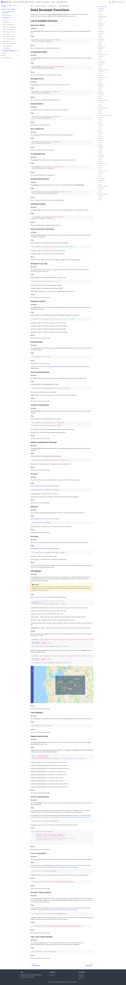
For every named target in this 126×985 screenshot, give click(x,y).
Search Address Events (8, 39)
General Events (6, 48)
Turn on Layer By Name (102, 171)
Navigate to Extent (101, 85)
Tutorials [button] (3, 55)
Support (52, 975)
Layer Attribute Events (8, 36)
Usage (100, 12)
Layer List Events (7, 34)
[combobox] (118, 2)
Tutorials (53, 2)
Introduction (6, 20)
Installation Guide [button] (6, 15)
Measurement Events (8, 29)
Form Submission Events (9, 43)
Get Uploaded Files (101, 46)
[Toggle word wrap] (89, 639)
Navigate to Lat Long (102, 77)
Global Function (7, 22)
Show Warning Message (102, 100)
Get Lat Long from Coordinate (103, 69)
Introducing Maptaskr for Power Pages (8, 12)
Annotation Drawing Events (10, 27)
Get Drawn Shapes (101, 8)
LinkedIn (80, 977)
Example (100, 151)
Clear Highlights (101, 155)
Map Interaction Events (8, 31)
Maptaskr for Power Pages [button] (8, 9)
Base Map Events (7, 41)
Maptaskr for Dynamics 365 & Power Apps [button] (8, 6)
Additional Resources (62, 2)
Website (80, 975)
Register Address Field (102, 163)
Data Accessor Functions (9, 50)
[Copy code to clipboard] (92, 40)
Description (101, 10)
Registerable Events (40, 486)
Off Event (99, 130)
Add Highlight (100, 146)
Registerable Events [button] (7, 17)
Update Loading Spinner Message (104, 115)
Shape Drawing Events (8, 24)
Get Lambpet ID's (101, 39)
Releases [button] (4, 53)
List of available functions (102, 6)
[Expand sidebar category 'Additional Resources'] (17, 58)
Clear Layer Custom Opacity (103, 193)
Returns (100, 14)
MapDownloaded (55, 366)
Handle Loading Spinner (102, 108)
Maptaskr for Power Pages (42, 2)
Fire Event (100, 138)
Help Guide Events (7, 46)
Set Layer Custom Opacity (103, 186)
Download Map (101, 92)
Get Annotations (101, 31)
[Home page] (32, 6)
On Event (99, 123)
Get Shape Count (101, 23)
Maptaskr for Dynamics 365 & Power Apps (23, 2)
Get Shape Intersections (102, 54)
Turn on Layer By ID (101, 178)
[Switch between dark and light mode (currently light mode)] (110, 2)
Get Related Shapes (101, 62)
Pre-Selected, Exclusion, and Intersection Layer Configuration (76, 817)
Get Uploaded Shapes (102, 16)
